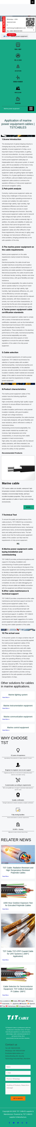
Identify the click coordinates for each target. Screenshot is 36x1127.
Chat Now (11, 35)
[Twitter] (18, 1123)
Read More (5, 876)
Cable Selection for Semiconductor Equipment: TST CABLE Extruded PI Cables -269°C (18, 989)
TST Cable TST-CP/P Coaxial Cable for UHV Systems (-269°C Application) (18, 953)
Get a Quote (18, 1098)
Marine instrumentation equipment (18, 706)
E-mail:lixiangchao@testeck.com (16, 26)
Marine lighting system (18, 695)
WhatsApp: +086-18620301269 (12, 20)
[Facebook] (9, 1123)
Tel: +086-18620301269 (14, 31)
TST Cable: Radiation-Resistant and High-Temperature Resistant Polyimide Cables (18, 870)
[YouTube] (13, 1123)
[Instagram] (22, 1123)
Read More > (6, 697)
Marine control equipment (18, 727)
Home (7, 36)
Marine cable (10, 483)
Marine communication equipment (18, 717)
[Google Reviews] (26, 1123)
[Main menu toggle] (33, 2)
